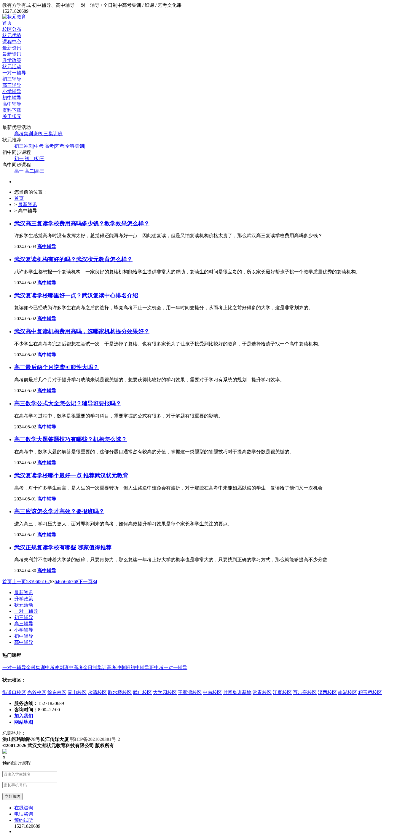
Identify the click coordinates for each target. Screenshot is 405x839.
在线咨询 (23, 807)
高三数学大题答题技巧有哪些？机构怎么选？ (70, 439)
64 (57, 581)
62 (47, 581)
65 (61, 581)
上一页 (19, 581)
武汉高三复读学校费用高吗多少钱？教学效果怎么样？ (81, 223)
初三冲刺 (24, 146)
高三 (40, 170)
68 (76, 581)
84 (95, 581)
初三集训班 (51, 133)
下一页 (85, 581)
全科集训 (75, 146)
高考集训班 (26, 133)
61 (42, 581)
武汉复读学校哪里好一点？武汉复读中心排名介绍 (76, 295)
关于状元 (11, 116)
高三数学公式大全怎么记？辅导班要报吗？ (67, 403)
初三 (40, 158)
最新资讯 (13, 47)
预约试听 (23, 820)
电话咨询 (23, 813)
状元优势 (11, 35)
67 (71, 581)
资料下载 (11, 110)
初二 (30, 158)
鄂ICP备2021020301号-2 (95, 739)
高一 (19, 170)
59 (33, 581)
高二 (30, 170)
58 (28, 581)
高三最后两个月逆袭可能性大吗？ (56, 367)
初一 (19, 158)
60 (38, 581)
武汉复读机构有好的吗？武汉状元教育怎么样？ (73, 259)
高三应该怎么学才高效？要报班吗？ (59, 511)
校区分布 (11, 29)
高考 (49, 146)
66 (66, 581)
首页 (7, 22)
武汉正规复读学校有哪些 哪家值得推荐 (62, 547)
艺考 (60, 146)
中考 (39, 146)
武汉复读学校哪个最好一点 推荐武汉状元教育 (71, 475)
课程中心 (11, 41)
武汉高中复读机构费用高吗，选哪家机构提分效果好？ (81, 331)
